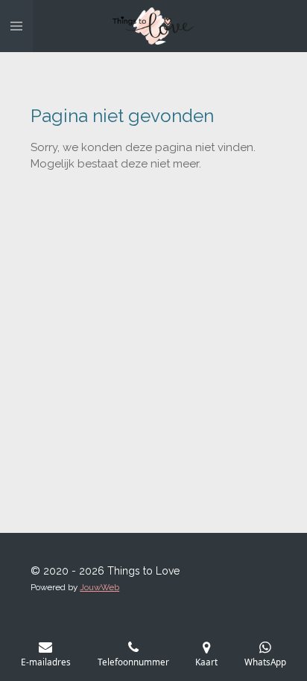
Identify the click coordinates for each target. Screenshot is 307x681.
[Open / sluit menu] (16, 26)
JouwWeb (99, 587)
